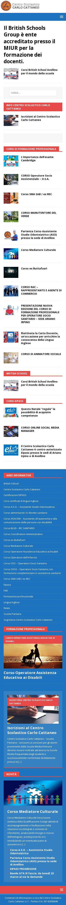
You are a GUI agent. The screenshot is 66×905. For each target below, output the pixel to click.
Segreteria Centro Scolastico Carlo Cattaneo (28, 619)
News (7, 608)
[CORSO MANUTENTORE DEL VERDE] (11, 216)
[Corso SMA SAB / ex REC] (11, 198)
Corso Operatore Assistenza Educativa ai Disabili (31, 551)
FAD (6, 590)
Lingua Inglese (12, 602)
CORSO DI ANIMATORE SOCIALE (41, 354)
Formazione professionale (18, 596)
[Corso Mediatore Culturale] (11, 253)
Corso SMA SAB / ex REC (36, 194)
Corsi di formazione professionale (31, 149)
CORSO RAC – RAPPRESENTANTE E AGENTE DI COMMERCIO (41, 290)
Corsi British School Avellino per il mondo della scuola (39, 71)
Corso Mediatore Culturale (38, 250)
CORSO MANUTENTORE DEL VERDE (38, 214)
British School (11, 483)
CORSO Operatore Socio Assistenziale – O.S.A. (36, 177)
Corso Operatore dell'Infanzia (20, 557)
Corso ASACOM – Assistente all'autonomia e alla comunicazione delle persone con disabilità (30, 520)
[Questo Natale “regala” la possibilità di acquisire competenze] (11, 412)
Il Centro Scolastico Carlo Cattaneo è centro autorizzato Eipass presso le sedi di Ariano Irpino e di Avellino (41, 451)
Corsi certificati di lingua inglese (21, 501)
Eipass (7, 584)
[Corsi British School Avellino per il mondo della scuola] (11, 73)
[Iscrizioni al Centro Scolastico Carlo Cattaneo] (11, 120)
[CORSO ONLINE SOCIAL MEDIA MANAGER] (11, 431)
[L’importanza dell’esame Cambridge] (11, 160)
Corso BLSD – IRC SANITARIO (19, 528)
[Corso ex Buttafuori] (11, 272)
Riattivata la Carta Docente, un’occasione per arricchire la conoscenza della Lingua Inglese (40, 338)
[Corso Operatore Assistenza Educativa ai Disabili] (33, 651)
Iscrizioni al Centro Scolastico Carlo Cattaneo (40, 118)
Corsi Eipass (14, 401)
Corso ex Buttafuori (34, 268)
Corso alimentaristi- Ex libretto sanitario (25, 512)
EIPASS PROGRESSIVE (23, 869)
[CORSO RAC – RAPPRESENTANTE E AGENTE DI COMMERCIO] (11, 290)
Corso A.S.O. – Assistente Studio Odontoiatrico (29, 506)
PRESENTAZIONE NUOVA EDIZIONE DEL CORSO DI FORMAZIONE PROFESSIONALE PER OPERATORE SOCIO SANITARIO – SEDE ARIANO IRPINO (40, 314)
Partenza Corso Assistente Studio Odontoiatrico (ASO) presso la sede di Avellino (39, 235)
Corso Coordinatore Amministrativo (23, 534)
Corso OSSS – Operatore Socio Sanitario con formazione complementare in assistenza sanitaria (32, 571)
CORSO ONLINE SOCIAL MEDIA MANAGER (40, 429)
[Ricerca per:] (33, 93)
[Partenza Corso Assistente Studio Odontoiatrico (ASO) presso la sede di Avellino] (11, 235)
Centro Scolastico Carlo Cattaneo (22, 489)
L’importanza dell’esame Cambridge (37, 158)
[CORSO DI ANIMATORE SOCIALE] (11, 357)
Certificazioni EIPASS (15, 495)
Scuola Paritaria (12, 614)
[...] (19, 761)
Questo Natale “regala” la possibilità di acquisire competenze (38, 412)
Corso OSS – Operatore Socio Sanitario (25, 563)
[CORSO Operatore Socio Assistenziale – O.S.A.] (11, 179)
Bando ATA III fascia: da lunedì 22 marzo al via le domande (32, 875)
